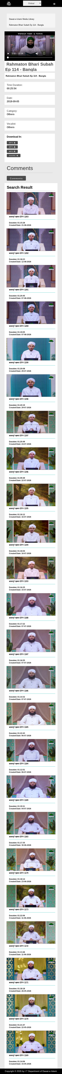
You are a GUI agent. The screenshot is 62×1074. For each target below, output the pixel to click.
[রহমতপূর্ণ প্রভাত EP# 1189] (31, 786)
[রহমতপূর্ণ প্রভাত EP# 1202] (31, 239)
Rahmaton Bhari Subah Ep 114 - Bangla (26, 25)
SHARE (13, 155)
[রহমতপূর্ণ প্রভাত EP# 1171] (31, 969)
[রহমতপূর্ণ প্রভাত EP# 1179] (31, 859)
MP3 (11, 147)
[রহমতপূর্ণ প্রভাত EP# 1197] (31, 422)
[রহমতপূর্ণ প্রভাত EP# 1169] (31, 1042)
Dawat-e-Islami (15, 19)
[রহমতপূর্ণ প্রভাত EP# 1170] (31, 1005)
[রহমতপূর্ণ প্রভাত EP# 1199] (31, 349)
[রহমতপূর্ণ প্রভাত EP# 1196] (31, 458)
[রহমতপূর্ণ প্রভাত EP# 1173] (31, 896)
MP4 (11, 143)
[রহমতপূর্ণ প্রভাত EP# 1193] (31, 568)
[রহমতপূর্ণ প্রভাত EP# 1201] (31, 276)
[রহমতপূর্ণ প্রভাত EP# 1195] (31, 495)
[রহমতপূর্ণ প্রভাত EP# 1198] (31, 385)
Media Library (28, 19)
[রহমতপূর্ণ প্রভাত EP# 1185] (31, 713)
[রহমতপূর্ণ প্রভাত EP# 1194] (31, 531)
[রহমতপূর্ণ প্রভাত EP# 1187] (31, 640)
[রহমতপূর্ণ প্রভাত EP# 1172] (31, 932)
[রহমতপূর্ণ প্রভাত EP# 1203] (31, 203)
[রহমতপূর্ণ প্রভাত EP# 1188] (31, 604)
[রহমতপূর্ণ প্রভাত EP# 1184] (31, 750)
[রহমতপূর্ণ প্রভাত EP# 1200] (31, 312)
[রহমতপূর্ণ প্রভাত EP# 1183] (31, 823)
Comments (16, 178)
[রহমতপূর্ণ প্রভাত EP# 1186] (31, 677)
